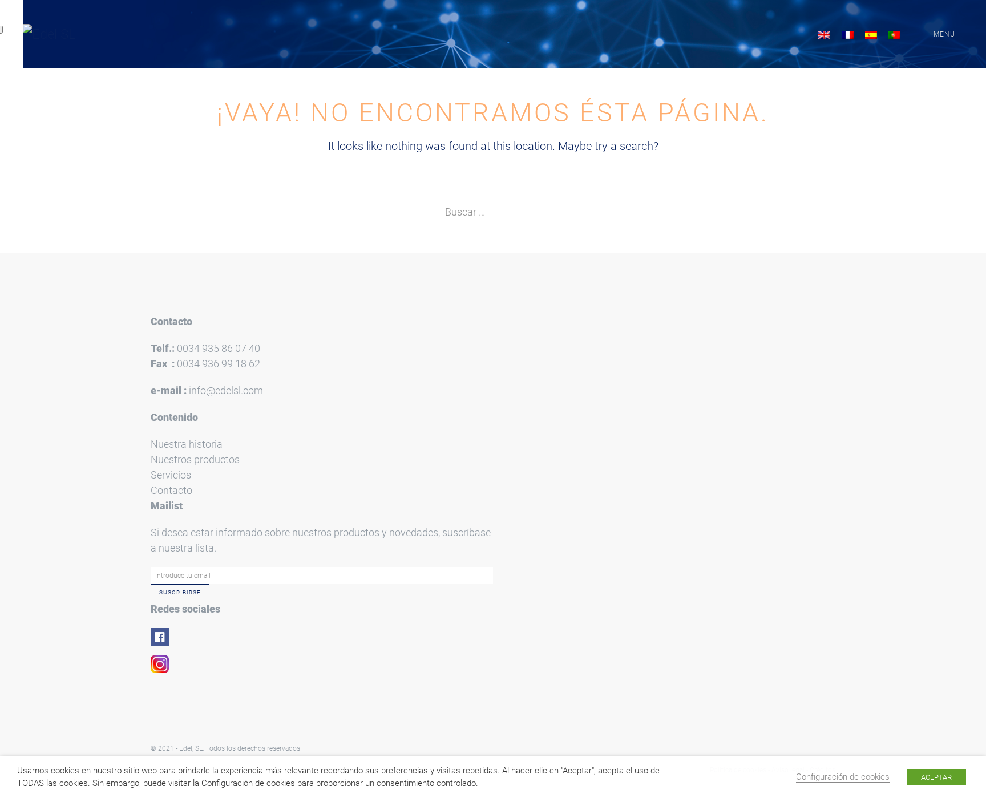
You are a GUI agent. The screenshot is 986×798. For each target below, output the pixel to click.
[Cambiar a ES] (871, 34)
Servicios (171, 475)
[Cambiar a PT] (894, 34)
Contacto (171, 490)
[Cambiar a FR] (847, 34)
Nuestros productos (195, 459)
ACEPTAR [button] (936, 777)
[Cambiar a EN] (824, 34)
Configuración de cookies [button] (843, 777)
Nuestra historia (187, 444)
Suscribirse (180, 592)
